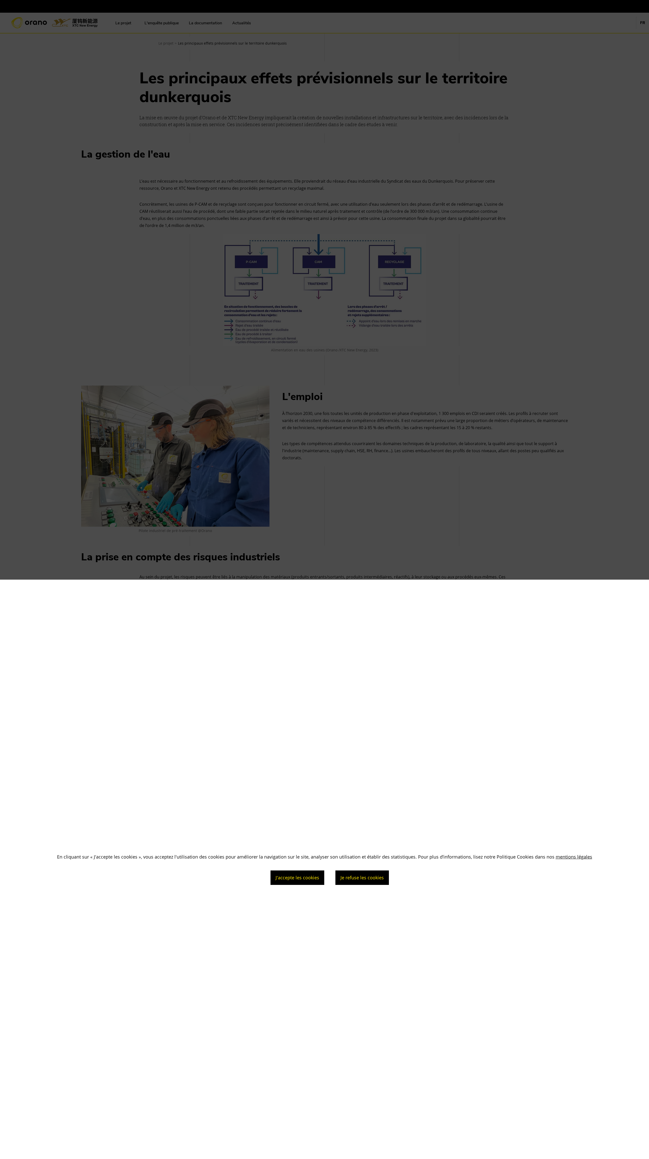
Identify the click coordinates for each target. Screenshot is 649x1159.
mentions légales (574, 857)
